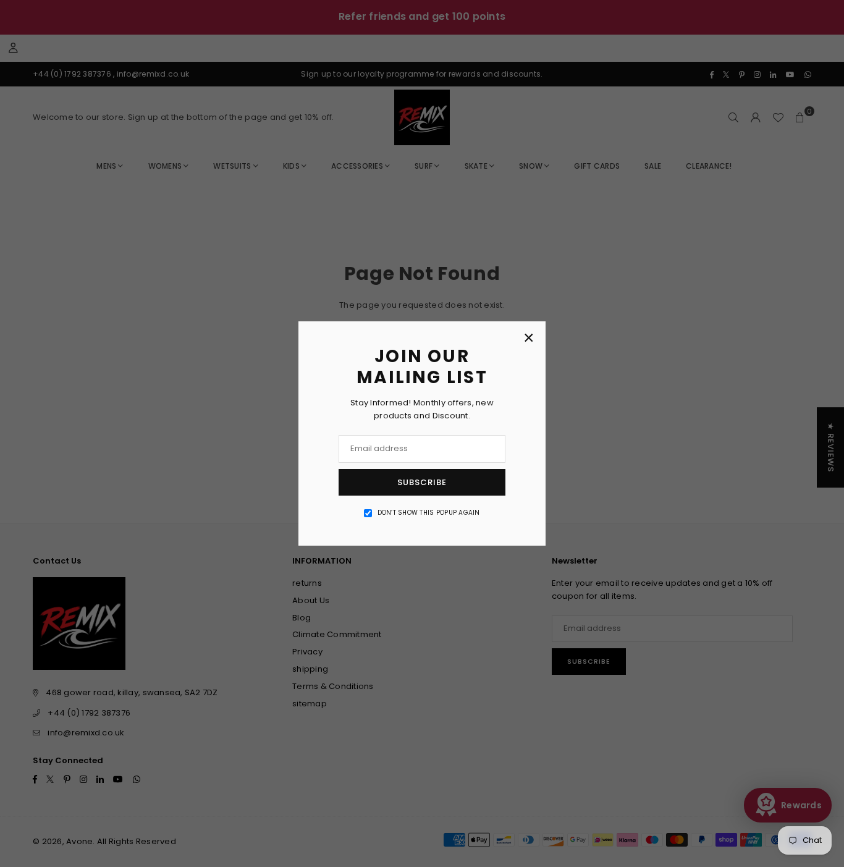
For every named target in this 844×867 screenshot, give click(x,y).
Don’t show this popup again (429, 512)
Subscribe (422, 482)
